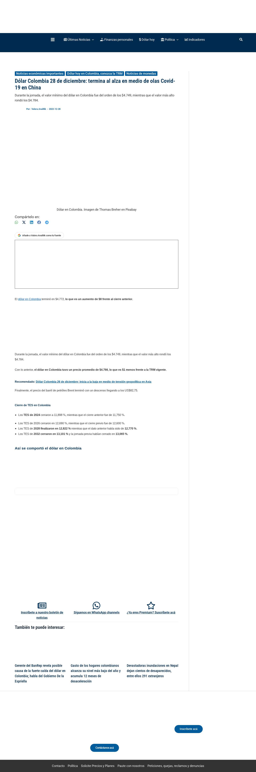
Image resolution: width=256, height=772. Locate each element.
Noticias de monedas (141, 73)
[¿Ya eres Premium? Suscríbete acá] (151, 605)
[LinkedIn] (31, 222)
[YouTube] (53, 732)
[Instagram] (40, 732)
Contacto (58, 766)
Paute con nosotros (131, 766)
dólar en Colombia (29, 299)
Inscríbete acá (188, 729)
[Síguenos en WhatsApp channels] (96, 605)
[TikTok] (47, 732)
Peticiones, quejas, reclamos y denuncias (176, 766)
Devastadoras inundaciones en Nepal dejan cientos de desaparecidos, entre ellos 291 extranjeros (152, 670)
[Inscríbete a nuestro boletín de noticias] (42, 605)
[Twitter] (28, 732)
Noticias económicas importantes (39, 73)
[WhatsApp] (16, 222)
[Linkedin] (34, 732)
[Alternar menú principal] (52, 40)
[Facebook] (39, 222)
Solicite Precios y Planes (97, 766)
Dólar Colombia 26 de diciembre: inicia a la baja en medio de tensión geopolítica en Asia (93, 381)
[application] (92, 39)
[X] (24, 222)
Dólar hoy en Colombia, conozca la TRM (95, 73)
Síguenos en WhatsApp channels (96, 612)
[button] (79, 39)
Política (73, 766)
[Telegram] (47, 222)
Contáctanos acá (104, 747)
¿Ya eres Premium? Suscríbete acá (151, 612)
